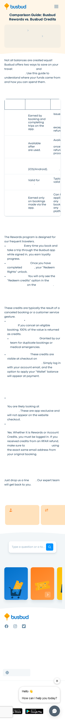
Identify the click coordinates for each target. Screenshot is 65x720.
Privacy (8, 698)
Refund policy (12, 702)
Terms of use (11, 694)
